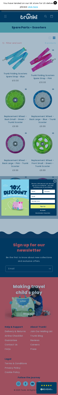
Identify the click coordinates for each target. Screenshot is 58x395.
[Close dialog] (55, 181)
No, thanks (42, 210)
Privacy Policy (47, 212)
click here (33, 6)
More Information (39, 212)
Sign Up (42, 206)
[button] (46, 388)
